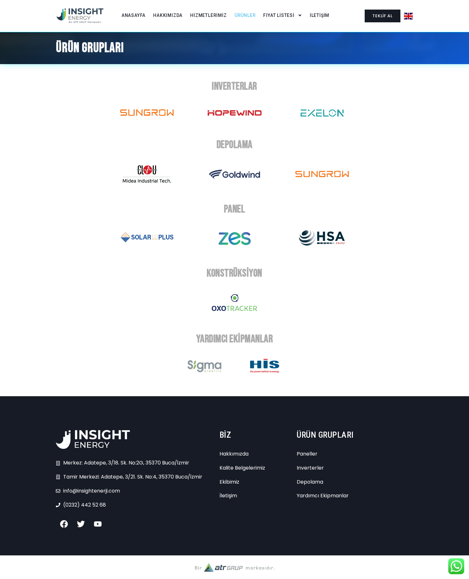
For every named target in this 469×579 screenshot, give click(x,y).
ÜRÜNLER (245, 15)
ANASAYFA (133, 15)
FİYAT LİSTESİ (278, 15)
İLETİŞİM (319, 15)
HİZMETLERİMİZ (208, 15)
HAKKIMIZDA (167, 15)
